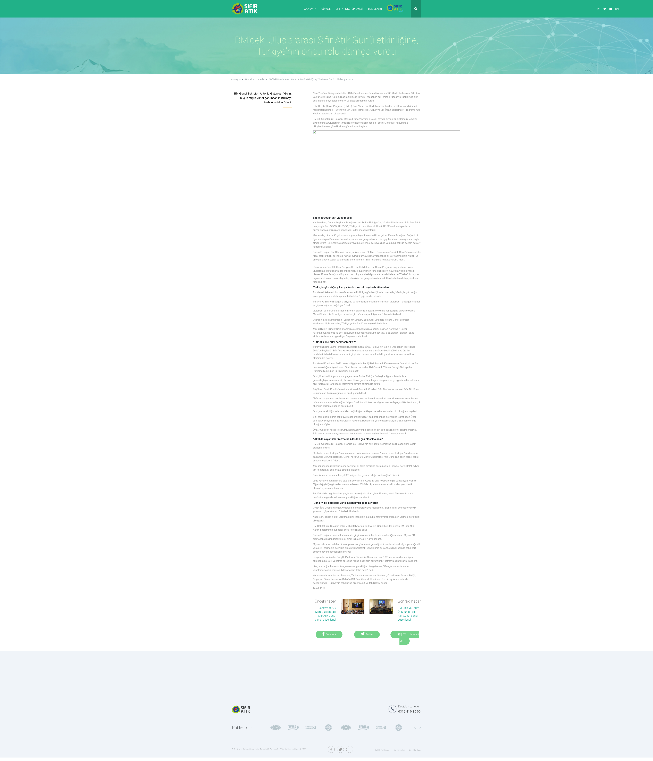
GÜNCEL (326, 8)
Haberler (260, 79)
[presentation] (415, 727)
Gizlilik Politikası (381, 750)
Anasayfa (235, 79)
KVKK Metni (399, 750)
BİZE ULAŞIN (375, 8)
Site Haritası (415, 750)
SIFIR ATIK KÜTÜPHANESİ (349, 8)
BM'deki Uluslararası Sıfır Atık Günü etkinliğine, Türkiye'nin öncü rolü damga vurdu (311, 79)
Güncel (248, 79)
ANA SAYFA (310, 8)
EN (617, 8)
